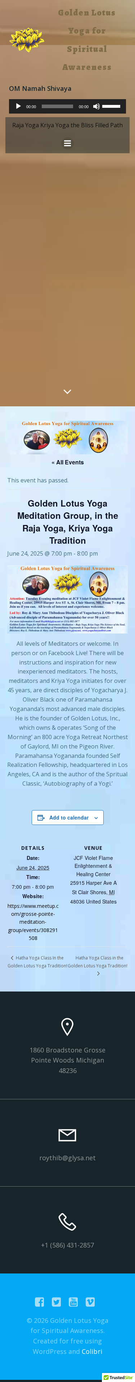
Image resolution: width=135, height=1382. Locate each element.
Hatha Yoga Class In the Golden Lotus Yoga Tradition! (37, 962)
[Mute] (96, 106)
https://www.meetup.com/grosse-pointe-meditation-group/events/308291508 (33, 922)
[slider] (112, 105)
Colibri (92, 1351)
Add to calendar (69, 817)
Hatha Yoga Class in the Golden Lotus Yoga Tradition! (97, 962)
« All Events (67, 462)
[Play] (18, 106)
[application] (67, 106)
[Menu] (68, 143)
